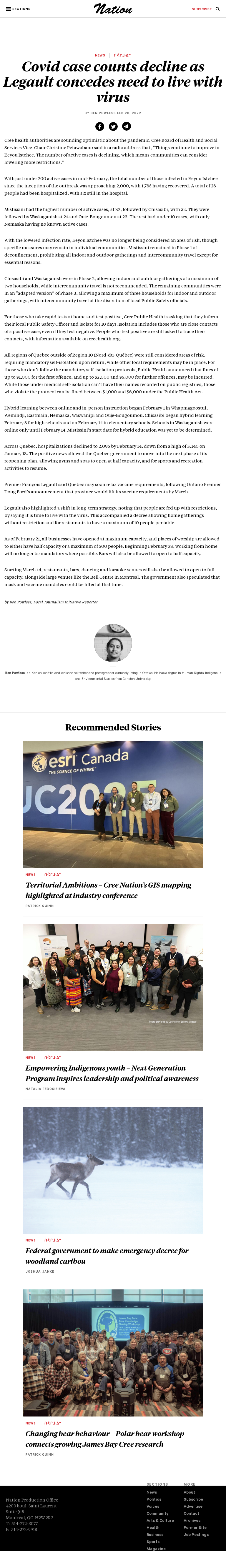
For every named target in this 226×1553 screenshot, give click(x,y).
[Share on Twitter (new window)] (113, 126)
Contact (191, 1514)
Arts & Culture (160, 1521)
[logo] (113, 13)
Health (153, 1528)
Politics (154, 1500)
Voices (153, 1507)
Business (155, 1535)
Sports (153, 1542)
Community (157, 1514)
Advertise (193, 1507)
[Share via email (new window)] (126, 126)
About (189, 1493)
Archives (192, 1521)
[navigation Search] (217, 11)
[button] (18, 9)
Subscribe (193, 1500)
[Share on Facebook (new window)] (99, 126)
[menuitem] (202, 10)
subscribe (202, 9)
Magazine (156, 1549)
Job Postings (196, 1535)
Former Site (195, 1528)
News (152, 1493)
